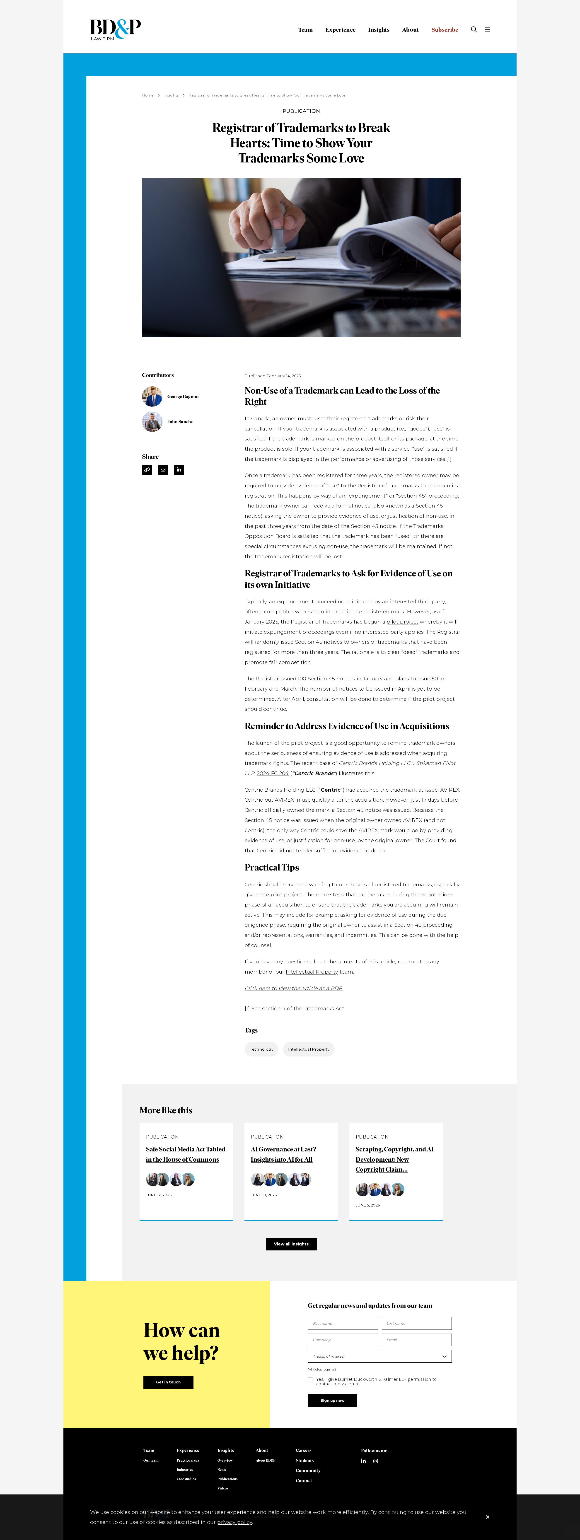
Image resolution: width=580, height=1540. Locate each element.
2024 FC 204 (273, 773)
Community (308, 1470)
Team (305, 29)
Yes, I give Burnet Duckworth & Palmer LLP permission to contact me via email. (376, 1381)
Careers (304, 1450)
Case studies (186, 1479)
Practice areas (188, 1460)
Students (305, 1460)
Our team (151, 1460)
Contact (304, 1480)
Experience (341, 29)
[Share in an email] (163, 470)
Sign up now (333, 1400)
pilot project (402, 622)
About (410, 29)
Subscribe (445, 29)
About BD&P (266, 1460)
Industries (185, 1469)
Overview (225, 1460)
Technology (261, 1049)
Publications (228, 1479)
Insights (378, 29)
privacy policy (234, 1522)
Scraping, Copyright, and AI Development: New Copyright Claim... (395, 1159)
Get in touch (168, 1382)
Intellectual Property (312, 972)
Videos (223, 1488)
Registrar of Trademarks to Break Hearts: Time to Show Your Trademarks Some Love (267, 95)
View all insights (291, 1244)
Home (147, 95)
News (222, 1469)
